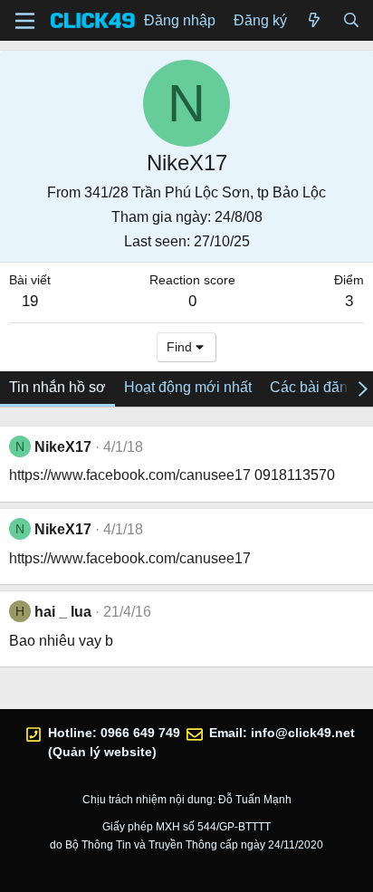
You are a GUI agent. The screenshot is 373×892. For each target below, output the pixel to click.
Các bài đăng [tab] (313, 387)
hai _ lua (62, 611)
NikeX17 (62, 447)
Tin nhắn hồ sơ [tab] (57, 387)
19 (30, 301)
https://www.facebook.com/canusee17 (130, 475)
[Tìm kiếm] (350, 21)
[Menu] (25, 21)
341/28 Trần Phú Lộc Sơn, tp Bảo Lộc (205, 192)
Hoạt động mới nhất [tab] (188, 387)
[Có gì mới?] (314, 21)
